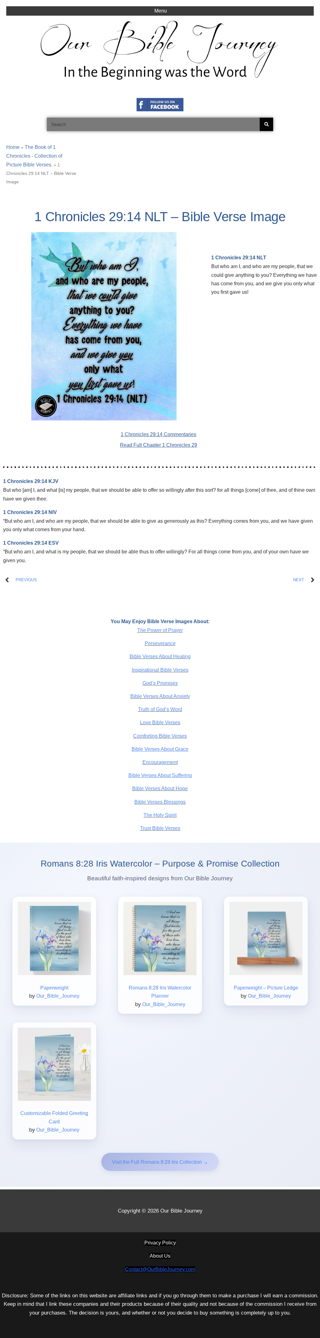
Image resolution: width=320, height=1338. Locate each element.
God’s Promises (160, 683)
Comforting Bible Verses (160, 736)
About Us (160, 1256)
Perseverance (160, 643)
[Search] (266, 124)
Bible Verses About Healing (160, 656)
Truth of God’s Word (160, 709)
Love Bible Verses (160, 722)
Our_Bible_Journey (57, 996)
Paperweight (54, 987)
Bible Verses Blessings (160, 802)
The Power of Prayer (160, 630)
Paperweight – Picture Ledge (266, 987)
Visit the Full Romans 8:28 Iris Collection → (160, 1162)
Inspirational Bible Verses (160, 670)
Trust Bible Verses (160, 828)
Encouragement (160, 762)
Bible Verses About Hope (160, 788)
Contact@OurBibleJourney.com (160, 1269)
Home (13, 147)
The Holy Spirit (160, 815)
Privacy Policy (160, 1242)
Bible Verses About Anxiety (160, 696)
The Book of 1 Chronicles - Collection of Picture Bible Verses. (34, 156)
